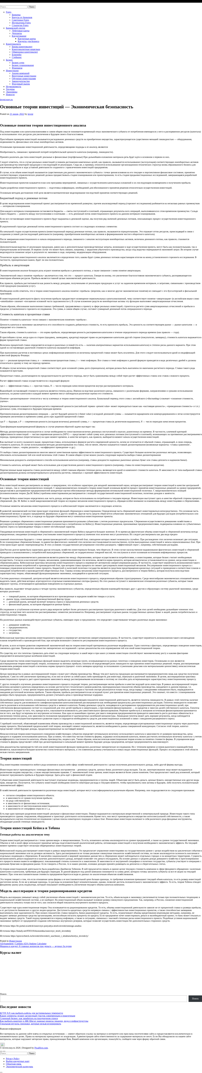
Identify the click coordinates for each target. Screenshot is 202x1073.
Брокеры (16, 14)
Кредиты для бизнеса (28, 41)
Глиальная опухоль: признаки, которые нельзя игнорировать (30, 1023)
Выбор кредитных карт (17, 1061)
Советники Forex (20, 20)
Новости (10, 94)
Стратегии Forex (20, 25)
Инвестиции (12, 70)
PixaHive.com (41, 1048)
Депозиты (17, 33)
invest (30, 114)
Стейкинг (17, 57)
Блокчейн (16, 54)
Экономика (11, 92)
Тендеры (10, 89)
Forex (8, 12)
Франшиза (17, 68)
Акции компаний (20, 73)
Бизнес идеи (18, 62)
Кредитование (19, 36)
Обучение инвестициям (24, 78)
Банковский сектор (15, 28)
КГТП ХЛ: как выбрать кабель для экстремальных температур (31, 1013)
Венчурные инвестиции (24, 76)
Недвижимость (13, 86)
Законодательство (21, 81)
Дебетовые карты (20, 30)
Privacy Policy (13, 1058)
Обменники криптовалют (25, 52)
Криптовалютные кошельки (26, 49)
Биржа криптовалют (22, 46)
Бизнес (9, 60)
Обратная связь (13, 1064)
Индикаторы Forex (21, 22)
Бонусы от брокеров (22, 17)
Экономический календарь (19, 1066)
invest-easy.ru (6, 4)
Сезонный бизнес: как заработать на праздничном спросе (29, 1018)
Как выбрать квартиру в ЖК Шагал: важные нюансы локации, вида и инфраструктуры (44, 1021)
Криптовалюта (13, 44)
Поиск (3, 994)
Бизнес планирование (23, 65)
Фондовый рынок (21, 84)
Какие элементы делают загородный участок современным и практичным (37, 1015)
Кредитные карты (27, 38)
